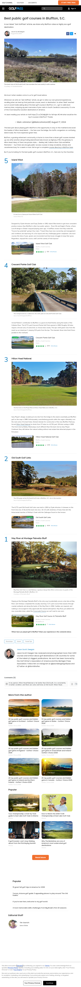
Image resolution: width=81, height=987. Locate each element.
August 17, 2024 (58, 122)
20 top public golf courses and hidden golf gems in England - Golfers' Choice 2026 (23, 750)
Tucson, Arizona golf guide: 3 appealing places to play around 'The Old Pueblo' (40, 894)
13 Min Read (18, 808)
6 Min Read (51, 808)
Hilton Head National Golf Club (47, 437)
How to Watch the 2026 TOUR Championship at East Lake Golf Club (56, 815)
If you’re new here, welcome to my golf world (30, 902)
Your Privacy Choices (32, 983)
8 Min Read (51, 836)
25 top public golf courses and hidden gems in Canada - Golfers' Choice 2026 (57, 779)
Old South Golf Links (43, 517)
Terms (47, 966)
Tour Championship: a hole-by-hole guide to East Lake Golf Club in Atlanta (23, 815)
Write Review (52, 624)
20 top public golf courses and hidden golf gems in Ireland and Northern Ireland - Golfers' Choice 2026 (23, 780)
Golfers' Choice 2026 (14, 726)
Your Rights (18, 970)
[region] (40, 974)
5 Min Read (51, 743)
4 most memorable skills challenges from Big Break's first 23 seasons (39, 908)
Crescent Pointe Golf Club (45, 338)
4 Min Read (17, 714)
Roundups (9, 641)
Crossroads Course (39, 611)
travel (19, 641)
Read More (40, 857)
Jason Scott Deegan (25, 649)
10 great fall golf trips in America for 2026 (29, 887)
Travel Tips (28, 641)
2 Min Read (50, 714)
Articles (10, 818)
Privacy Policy (13, 968)
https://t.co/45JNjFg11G (40, 115)
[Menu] (3, 8)
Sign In (73, 8)
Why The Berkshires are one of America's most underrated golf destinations (54, 843)
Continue (49, 983)
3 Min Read (17, 773)
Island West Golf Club (44, 243)
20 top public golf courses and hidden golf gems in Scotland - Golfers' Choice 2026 (23, 721)
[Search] (45, 8)
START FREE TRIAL (68, 2)
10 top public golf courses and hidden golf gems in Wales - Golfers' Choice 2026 (56, 721)
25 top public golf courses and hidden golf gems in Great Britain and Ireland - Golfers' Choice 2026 (57, 750)
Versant (20, 966)
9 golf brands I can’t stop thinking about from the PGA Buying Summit (22, 842)
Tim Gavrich (24, 923)
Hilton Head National (23, 424)
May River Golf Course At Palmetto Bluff (51, 616)
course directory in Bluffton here (61, 147)
